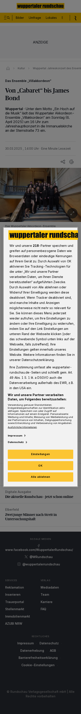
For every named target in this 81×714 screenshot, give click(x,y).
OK (40, 465)
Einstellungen (40, 454)
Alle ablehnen (40, 476)
